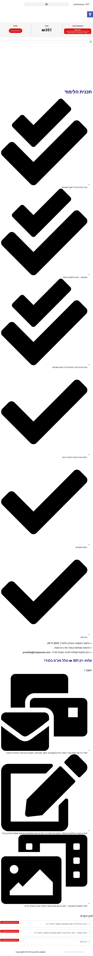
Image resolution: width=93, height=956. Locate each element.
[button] (46, 4)
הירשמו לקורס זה (15, 31)
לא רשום (78, 30)
